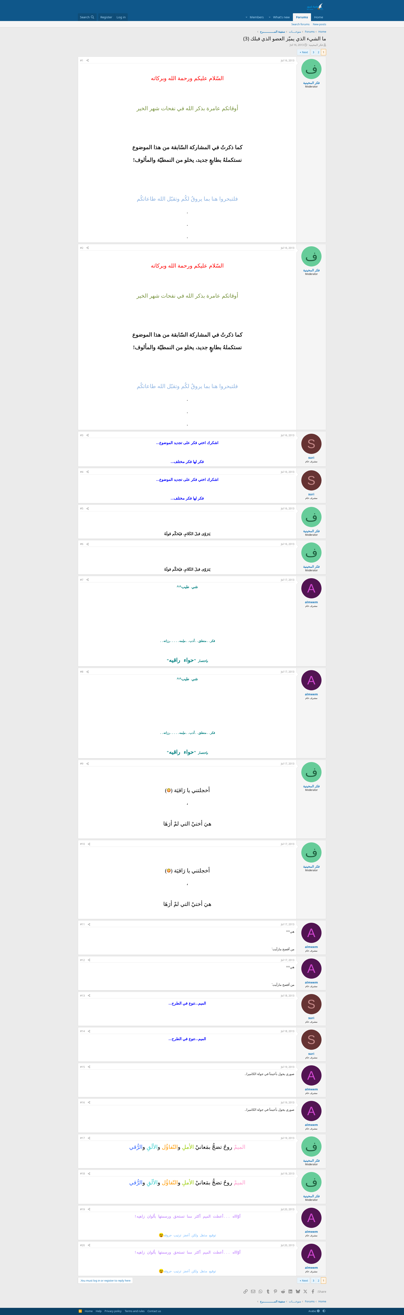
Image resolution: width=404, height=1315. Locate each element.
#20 (82, 1245)
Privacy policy (113, 1311)
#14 (82, 1031)
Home (318, 17)
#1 (81, 60)
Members (257, 17)
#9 (81, 763)
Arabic (312, 1311)
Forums (302, 17)
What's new (281, 17)
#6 (81, 544)
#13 (82, 995)
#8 (81, 671)
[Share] (87, 60)
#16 (82, 1102)
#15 (82, 1067)
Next (305, 52)
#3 (81, 435)
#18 (82, 1173)
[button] (270, 17)
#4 (81, 472)
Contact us (154, 1311)
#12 (82, 960)
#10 (82, 844)
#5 (81, 508)
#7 (81, 580)
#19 (82, 1209)
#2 (81, 248)
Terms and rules (135, 1311)
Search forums (300, 24)
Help (99, 1311)
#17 (82, 1138)
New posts (319, 24)
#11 (82, 924)
